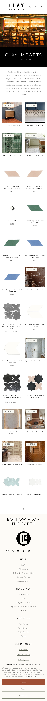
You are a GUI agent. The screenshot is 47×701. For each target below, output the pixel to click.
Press (23, 636)
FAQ (23, 565)
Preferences (23, 696)
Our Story (23, 624)
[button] (4, 6)
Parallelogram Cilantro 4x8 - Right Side (12, 256)
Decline (23, 689)
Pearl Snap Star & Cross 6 (12, 464)
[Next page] (30, 509)
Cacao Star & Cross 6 (35, 432)
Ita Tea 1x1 (12, 221)
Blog (23, 610)
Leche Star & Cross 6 (35, 125)
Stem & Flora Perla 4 (35, 494)
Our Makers (23, 628)
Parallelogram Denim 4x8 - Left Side (35, 256)
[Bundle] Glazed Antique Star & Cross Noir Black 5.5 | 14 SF (12, 397)
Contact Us (23, 594)
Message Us (23, 659)
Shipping (23, 569)
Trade (23, 598)
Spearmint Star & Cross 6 (34, 361)
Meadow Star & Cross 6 (12, 156)
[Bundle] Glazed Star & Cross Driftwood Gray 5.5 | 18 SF (12, 326)
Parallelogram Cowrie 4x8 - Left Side (12, 362)
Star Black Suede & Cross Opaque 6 (35, 396)
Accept (23, 682)
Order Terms (23, 577)
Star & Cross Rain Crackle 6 (12, 495)
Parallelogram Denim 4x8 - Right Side (12, 291)
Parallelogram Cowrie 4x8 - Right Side (35, 325)
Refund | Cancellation (23, 573)
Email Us (23, 649)
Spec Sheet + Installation (23, 606)
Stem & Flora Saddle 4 (35, 290)
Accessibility (23, 581)
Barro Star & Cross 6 (12, 125)
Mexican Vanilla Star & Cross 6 (12, 433)
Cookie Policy (30, 676)
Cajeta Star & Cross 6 (35, 464)
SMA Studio (23, 632)
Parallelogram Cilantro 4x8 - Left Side (35, 222)
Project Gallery (23, 602)
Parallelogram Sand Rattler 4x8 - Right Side (35, 187)
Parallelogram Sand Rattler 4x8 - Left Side (12, 187)
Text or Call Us (23, 654)
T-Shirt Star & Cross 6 (35, 156)
